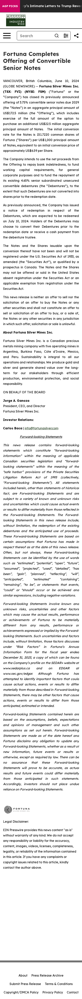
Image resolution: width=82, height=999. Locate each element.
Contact (73, 992)
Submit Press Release (25, 984)
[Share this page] (76, 35)
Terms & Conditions (59, 984)
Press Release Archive (47, 975)
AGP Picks (10, 6)
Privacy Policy (52, 992)
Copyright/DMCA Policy (21, 992)
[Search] (56, 35)
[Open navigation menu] (7, 35)
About (22, 975)
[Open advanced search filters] (65, 35)
